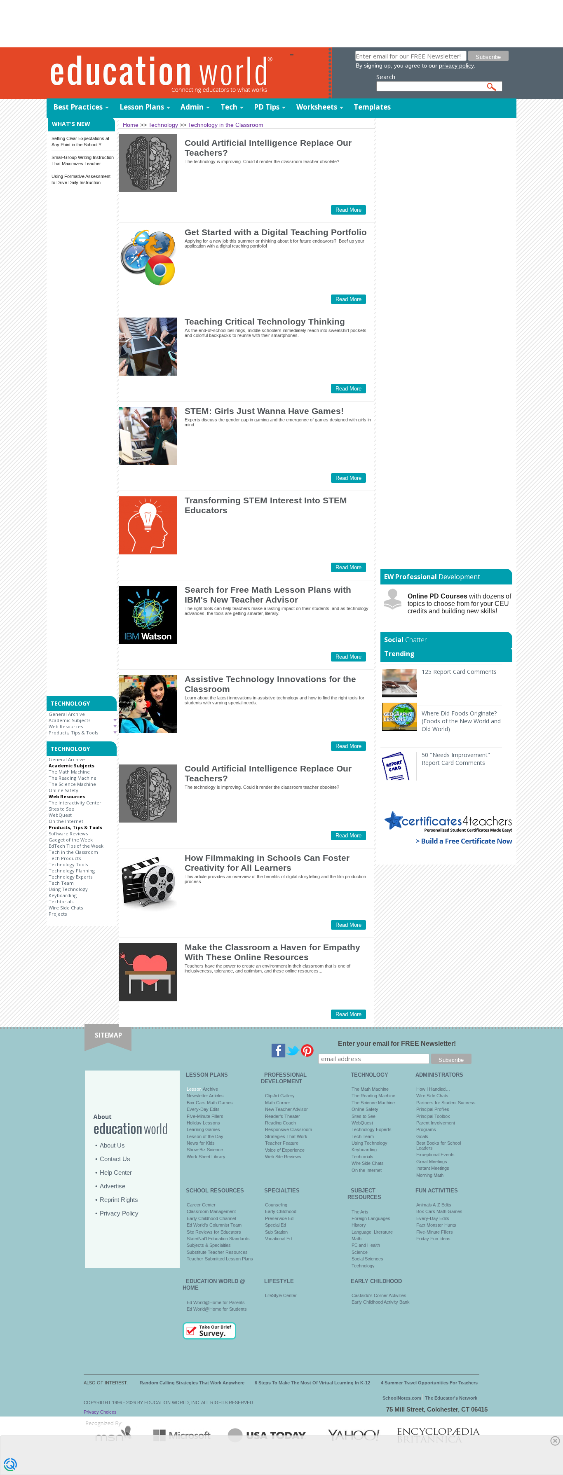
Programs (426, 1129)
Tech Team (61, 883)
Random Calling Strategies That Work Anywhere (192, 1382)
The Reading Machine (72, 778)
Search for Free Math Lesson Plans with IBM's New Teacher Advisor (268, 594)
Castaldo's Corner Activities (379, 1295)
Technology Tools (68, 864)
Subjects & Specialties (209, 1245)
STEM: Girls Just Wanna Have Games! (264, 411)
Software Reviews (68, 833)
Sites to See (61, 809)
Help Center (116, 1172)
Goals (422, 1136)
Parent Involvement (435, 1122)
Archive (210, 1089)
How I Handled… (433, 1089)
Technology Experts (70, 877)
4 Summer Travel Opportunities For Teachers (429, 1382)
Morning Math (429, 1175)
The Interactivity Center (75, 802)
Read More (348, 210)
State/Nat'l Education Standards (218, 1238)
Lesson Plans (142, 106)
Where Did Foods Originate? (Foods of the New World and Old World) (461, 721)
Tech (229, 106)
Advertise (112, 1186)
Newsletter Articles (205, 1095)
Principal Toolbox (433, 1116)
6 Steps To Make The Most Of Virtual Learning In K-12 (312, 1382)
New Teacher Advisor (286, 1109)
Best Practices (78, 106)
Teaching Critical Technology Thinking (265, 321)
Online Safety (63, 790)
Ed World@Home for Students (217, 1309)
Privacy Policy (119, 1213)
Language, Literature (372, 1232)
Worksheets (316, 106)
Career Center (201, 1204)
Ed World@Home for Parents (216, 1302)
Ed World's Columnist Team (214, 1225)
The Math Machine (69, 772)
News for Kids (201, 1143)
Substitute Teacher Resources (217, 1252)
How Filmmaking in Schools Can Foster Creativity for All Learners (267, 862)
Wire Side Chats (66, 908)
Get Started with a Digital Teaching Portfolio (276, 232)
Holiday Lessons (203, 1122)
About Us (112, 1145)
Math (356, 1238)
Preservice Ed (279, 1218)
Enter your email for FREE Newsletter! (397, 1043)
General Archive (67, 714)
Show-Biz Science (205, 1149)
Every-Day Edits (203, 1109)
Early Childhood (280, 1211)
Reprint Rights (119, 1199)
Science (360, 1252)
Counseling (276, 1204)
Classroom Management (211, 1211)
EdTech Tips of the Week (76, 846)
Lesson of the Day (205, 1136)
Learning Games (203, 1129)
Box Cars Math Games (210, 1102)
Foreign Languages (371, 1218)
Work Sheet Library (206, 1156)
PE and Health (366, 1245)
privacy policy (456, 65)
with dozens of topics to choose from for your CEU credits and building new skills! (459, 604)
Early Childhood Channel (211, 1218)
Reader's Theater (282, 1116)
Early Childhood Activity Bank (381, 1302)
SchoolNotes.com (401, 1398)
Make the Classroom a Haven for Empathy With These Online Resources (272, 952)
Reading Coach (280, 1122)
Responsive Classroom (288, 1129)
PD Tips (266, 106)
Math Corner (277, 1102)
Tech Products (65, 858)
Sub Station (276, 1232)
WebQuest (60, 815)
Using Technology (68, 889)
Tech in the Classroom (73, 852)
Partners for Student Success (446, 1102)
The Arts (360, 1211)
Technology (363, 1265)
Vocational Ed (278, 1238)
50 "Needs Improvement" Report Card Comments (456, 759)
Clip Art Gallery (280, 1095)
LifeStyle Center (281, 1295)
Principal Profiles (432, 1109)
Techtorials (61, 901)
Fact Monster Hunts (436, 1225)
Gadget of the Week (71, 840)
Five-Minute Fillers (205, 1116)
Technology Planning (72, 870)
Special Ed (275, 1225)
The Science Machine (72, 784)
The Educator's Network (451, 1398)
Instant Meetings (432, 1168)
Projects (58, 914)
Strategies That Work (286, 1136)
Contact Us (115, 1158)
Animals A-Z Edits (433, 1204)
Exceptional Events (435, 1154)
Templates (372, 106)
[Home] (168, 73)
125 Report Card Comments (459, 672)
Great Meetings (431, 1161)
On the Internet (66, 821)
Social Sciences (367, 1258)
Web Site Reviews (283, 1156)
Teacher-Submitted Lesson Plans (220, 1258)
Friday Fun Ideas (433, 1238)
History (359, 1225)
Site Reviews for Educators (214, 1232)
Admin (192, 106)
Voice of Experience (285, 1150)
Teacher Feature (281, 1143)
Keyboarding (63, 895)
